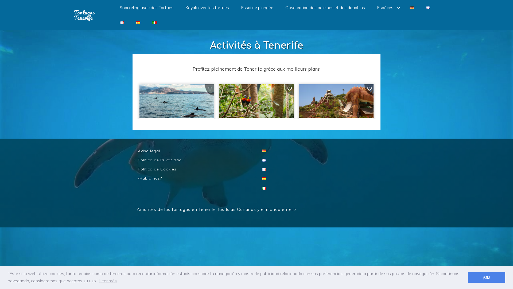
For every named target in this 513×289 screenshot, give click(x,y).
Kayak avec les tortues (207, 7)
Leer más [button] (108, 280)
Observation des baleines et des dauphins (325, 7)
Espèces (385, 7)
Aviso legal (149, 151)
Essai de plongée (257, 7)
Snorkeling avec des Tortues (146, 7)
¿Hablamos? (150, 178)
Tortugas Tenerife (84, 15)
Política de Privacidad (160, 160)
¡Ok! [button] (486, 277)
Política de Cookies (157, 169)
